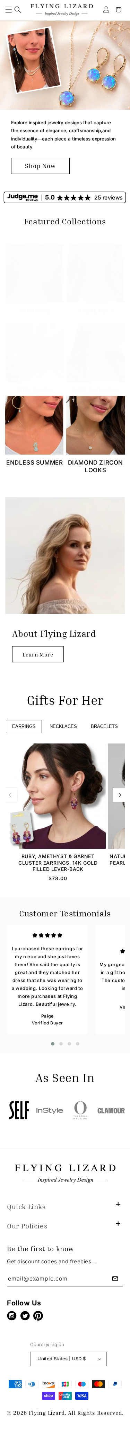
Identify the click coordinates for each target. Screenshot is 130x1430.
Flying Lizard (47, 1412)
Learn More (38, 654)
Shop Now (40, 165)
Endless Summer (34, 462)
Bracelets (34, 390)
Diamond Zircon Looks (95, 466)
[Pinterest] (39, 1316)
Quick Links (26, 1206)
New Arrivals (95, 390)
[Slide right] (120, 795)
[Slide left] (10, 795)
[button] (9, 10)
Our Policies (27, 1226)
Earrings (34, 311)
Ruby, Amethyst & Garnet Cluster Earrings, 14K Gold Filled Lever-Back (58, 862)
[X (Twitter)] (26, 1316)
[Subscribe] (115, 1279)
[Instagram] (13, 1316)
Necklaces (95, 311)
